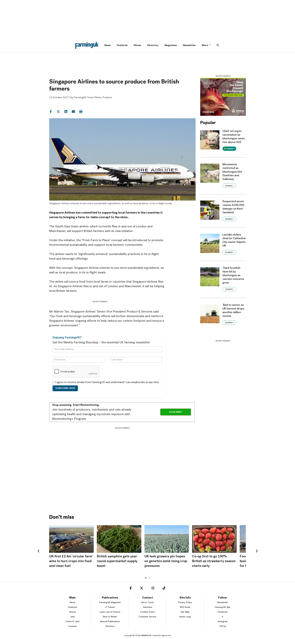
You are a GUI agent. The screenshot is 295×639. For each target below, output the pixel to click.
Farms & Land (72, 621)
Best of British (110, 617)
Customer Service (147, 617)
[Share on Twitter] (58, 111)
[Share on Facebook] (50, 111)
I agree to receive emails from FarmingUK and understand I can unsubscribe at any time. (107, 382)
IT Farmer (110, 607)
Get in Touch (147, 602)
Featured (122, 45)
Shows (137, 45)
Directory (152, 45)
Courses (72, 626)
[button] (146, 577)
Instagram (223, 621)
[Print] (80, 111)
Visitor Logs (185, 617)
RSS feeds (185, 607)
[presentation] (38, 551)
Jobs (72, 617)
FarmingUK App (222, 607)
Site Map (185, 612)
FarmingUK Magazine (110, 602)
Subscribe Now (65, 388)
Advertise (147, 607)
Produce (107, 97)
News (107, 45)
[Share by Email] (73, 111)
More (205, 45)
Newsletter (189, 45)
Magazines (171, 45)
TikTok (222, 626)
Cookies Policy (147, 612)
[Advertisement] (122, 437)
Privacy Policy (185, 602)
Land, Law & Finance (110, 612)
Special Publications (110, 621)
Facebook (223, 612)
